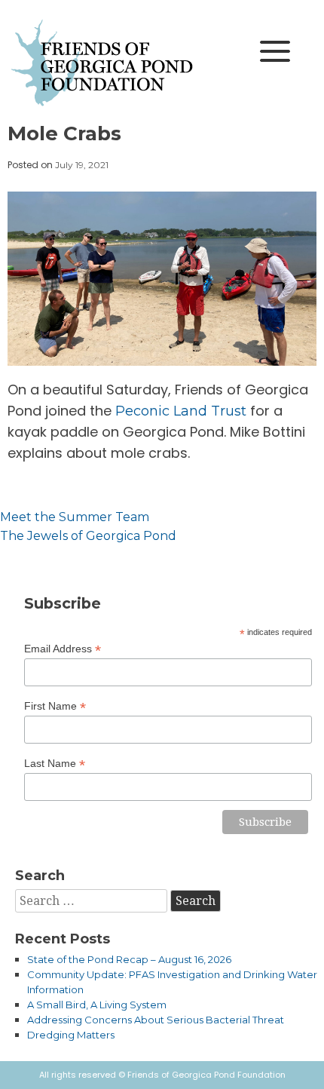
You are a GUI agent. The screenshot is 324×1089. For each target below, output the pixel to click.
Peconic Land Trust (180, 411)
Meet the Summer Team (74, 517)
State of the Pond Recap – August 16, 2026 (129, 959)
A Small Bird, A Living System (97, 1005)
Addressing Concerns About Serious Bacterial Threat (155, 1020)
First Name (55, 706)
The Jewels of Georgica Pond (88, 536)
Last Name (54, 763)
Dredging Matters (71, 1035)
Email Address (62, 649)
